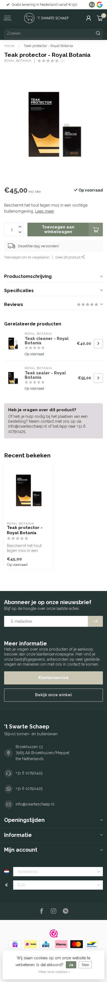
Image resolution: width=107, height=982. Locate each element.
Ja (71, 965)
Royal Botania (18, 60)
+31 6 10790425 (29, 773)
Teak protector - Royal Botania (48, 45)
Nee (85, 965)
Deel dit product (68, 257)
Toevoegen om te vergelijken (27, 257)
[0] (100, 18)
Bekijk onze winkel (53, 695)
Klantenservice (53, 677)
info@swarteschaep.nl (35, 804)
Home (9, 45)
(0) (62, 61)
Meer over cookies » (54, 972)
